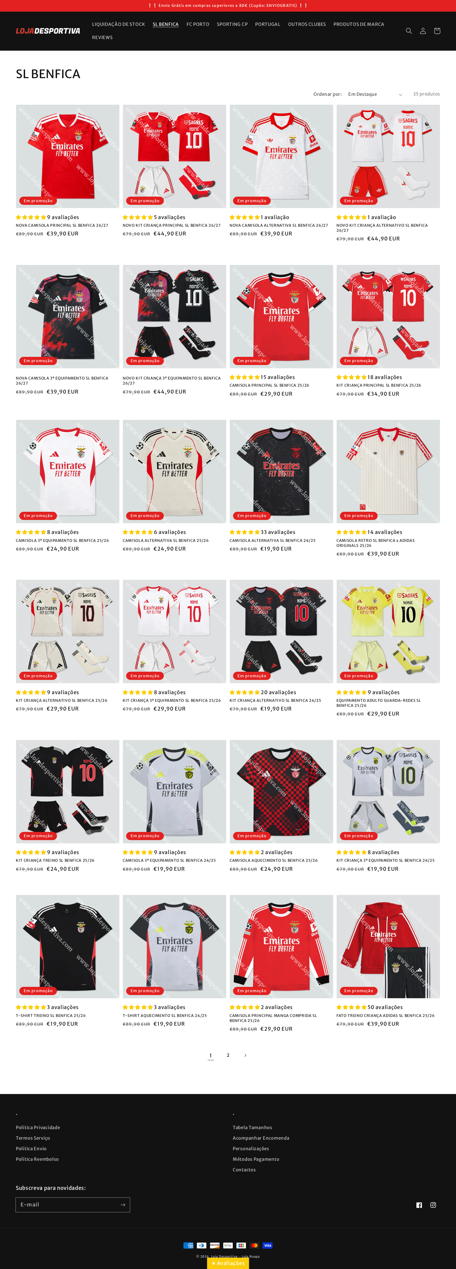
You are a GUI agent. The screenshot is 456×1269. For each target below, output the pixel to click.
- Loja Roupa (249, 1256)
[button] (409, 31)
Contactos (244, 1170)
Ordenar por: (328, 94)
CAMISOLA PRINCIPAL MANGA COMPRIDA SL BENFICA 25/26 (273, 1018)
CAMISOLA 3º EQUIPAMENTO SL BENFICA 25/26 (62, 540)
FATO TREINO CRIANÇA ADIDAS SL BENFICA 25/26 (385, 1015)
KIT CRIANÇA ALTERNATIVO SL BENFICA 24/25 (275, 700)
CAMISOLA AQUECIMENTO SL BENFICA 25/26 (274, 860)
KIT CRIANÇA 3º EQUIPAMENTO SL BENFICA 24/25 (385, 860)
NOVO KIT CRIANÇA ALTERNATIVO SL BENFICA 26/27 (382, 228)
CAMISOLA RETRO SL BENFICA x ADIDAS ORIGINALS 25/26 (375, 543)
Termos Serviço (33, 1138)
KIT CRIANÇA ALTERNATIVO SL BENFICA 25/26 (61, 700)
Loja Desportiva (224, 1256)
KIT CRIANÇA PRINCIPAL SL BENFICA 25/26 (378, 385)
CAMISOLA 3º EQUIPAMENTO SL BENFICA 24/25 (169, 860)
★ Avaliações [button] (228, 1263)
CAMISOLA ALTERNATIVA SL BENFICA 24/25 (273, 540)
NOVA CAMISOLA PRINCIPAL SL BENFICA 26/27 (62, 225)
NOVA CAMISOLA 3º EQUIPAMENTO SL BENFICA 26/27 (62, 381)
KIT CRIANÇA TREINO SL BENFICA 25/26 (55, 860)
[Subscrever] (123, 1205)
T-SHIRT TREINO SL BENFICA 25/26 (51, 1015)
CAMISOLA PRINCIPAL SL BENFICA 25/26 (270, 385)
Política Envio (31, 1149)
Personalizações (251, 1149)
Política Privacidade (38, 1127)
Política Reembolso (37, 1159)
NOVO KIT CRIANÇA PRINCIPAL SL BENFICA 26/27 (172, 225)
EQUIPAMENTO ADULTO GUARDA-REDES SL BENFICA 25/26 (378, 703)
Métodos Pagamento (256, 1159)
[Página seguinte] (245, 1055)
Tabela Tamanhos (252, 1127)
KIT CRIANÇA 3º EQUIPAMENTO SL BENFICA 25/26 (172, 700)
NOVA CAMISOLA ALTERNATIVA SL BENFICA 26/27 (279, 225)
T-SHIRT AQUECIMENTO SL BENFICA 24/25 (165, 1015)
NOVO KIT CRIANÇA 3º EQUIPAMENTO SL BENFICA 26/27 (172, 381)
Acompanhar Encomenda (261, 1138)
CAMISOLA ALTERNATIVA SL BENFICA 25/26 (166, 540)
